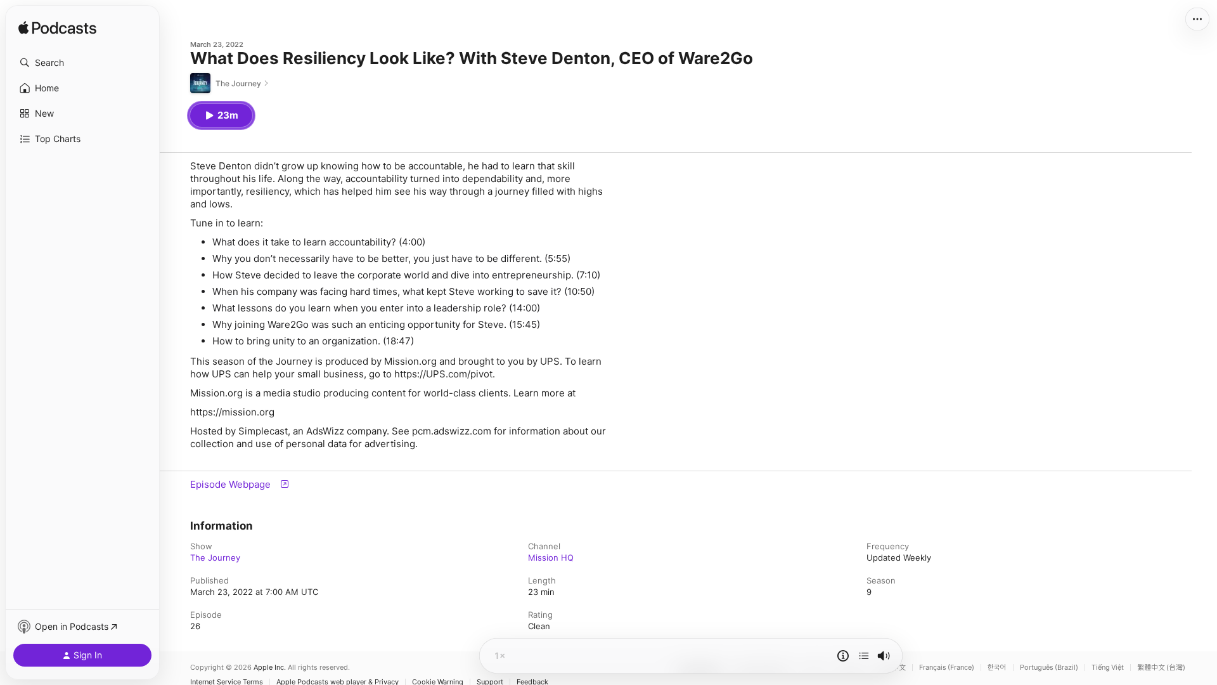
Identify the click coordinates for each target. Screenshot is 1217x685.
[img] (57, 28)
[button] (82, 63)
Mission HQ (551, 557)
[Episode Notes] (843, 656)
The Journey (215, 557)
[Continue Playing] (864, 656)
